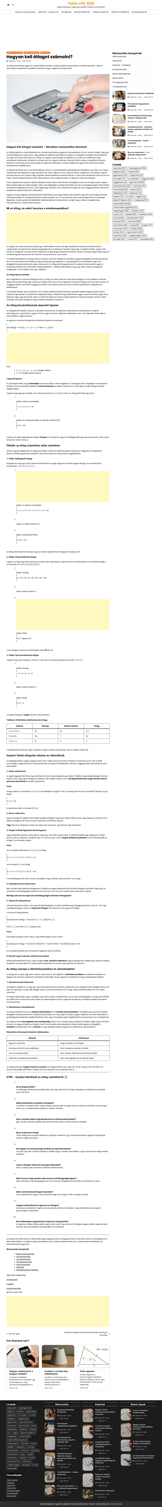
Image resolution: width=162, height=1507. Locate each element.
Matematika (45, 53)
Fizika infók (11, 1488)
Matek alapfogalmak (25, 12)
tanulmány (120, 228)
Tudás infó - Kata (14, 61)
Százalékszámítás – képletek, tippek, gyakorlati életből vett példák (140, 129)
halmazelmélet (122, 186)
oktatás (138, 210)
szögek (147, 225)
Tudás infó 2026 (81, 3)
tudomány (119, 235)
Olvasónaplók (12, 1493)
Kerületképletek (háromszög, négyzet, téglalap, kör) (140, 116)
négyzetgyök (121, 210)
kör (130, 196)
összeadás (147, 239)
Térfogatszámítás (120, 12)
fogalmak (136, 175)
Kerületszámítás (82, 12)
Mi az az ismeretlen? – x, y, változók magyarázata (139, 153)
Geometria (66, 12)
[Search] (13, 5)
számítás (134, 221)
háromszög (120, 189)
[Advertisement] (81, 32)
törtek (132, 239)
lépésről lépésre (122, 200)
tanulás (136, 228)
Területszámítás (100, 12)
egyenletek (120, 175)
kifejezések (120, 193)
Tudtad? (10, 1284)
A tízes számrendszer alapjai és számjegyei (142, 1442)
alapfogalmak (137, 168)
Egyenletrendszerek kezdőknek (141, 93)
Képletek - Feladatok (14, 53)
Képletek (20, 1267)
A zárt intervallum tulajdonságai (140, 1411)
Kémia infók (12, 1496)
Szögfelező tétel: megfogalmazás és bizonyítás (103, 1444)
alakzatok (120, 168)
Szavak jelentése (14, 1288)
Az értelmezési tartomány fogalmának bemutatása (144, 1457)
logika (141, 196)
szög (134, 225)
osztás (118, 214)
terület (118, 232)
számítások (120, 225)
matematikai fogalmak (125, 207)
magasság (141, 200)
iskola (136, 189)
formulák (119, 178)
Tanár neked (12, 1480)
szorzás (118, 218)
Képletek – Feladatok (48, 12)
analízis (133, 171)
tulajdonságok (137, 235)
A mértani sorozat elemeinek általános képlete (103, 1428)
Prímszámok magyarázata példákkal (67, 1424)
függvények (120, 182)
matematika (121, 203)
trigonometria (134, 232)
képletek (136, 193)
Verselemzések (13, 1490)
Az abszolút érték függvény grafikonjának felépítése (105, 1460)
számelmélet (135, 218)
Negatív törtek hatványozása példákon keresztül (105, 1412)
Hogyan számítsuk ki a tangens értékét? (21, 1372)
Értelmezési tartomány (105, 1491)
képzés (118, 196)
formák (133, 178)
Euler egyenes (87, 1371)
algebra (119, 171)
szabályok (145, 214)
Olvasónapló (12, 1279)
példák (131, 214)
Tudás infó (11, 1485)
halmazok (139, 186)
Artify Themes (115, 1504)
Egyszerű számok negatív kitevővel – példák (103, 1476)
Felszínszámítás (139, 12)
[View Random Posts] (8, 5)
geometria (137, 182)
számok (119, 221)
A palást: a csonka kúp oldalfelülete (56, 1372)
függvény (148, 178)
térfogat (119, 239)
